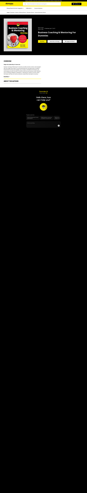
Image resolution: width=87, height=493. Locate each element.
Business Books (30, 12)
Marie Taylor (41, 27)
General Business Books (40, 12)
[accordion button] (22, 61)
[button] (15, 8)
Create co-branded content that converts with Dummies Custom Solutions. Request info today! (43, 0)
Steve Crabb (40, 29)
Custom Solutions (38, 8)
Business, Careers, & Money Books (18, 12)
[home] (9, 4)
